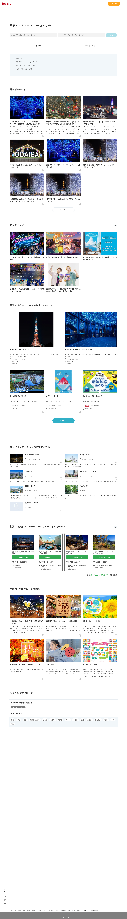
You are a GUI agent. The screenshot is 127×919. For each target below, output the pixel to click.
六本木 (68, 720)
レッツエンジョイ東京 (15, 910)
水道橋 (75, 720)
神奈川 (106, 720)
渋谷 (19, 720)
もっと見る (63, 210)
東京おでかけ (43, 910)
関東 (12, 724)
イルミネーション (17, 707)
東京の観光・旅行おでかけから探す (66, 910)
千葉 (113, 720)
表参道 (60, 720)
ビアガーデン (104, 575)
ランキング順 (90, 45)
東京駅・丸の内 (34, 720)
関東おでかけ (26, 910)
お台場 (53, 720)
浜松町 (45, 720)
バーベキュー (94, 575)
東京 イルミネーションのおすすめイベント (28, 62)
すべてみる (63, 420)
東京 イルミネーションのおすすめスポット (28, 65)
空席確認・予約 (22, 557)
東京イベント (52, 910)
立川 (82, 720)
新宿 (12, 720)
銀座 (25, 720)
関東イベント (35, 910)
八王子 (89, 720)
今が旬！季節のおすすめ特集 (24, 69)
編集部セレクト (20, 58)
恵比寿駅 (97, 720)
